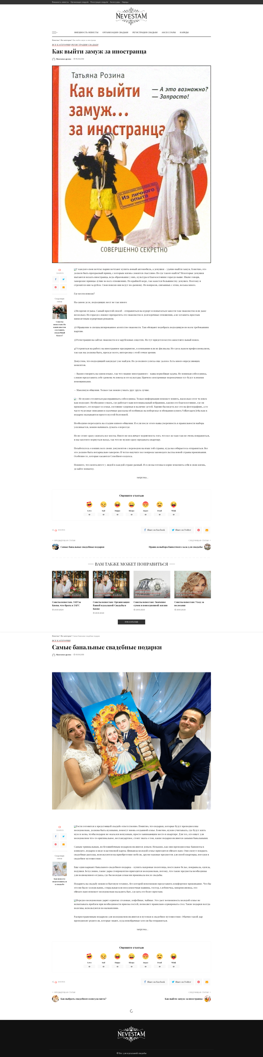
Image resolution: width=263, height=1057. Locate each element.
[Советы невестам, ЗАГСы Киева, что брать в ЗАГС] (70, 584)
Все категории (61, 45)
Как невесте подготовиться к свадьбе (59, 881)
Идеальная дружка (63, 59)
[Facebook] (55, 279)
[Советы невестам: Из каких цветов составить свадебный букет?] (59, 312)
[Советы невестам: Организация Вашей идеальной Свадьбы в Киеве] (111, 584)
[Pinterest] (55, 287)
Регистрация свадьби (84, 45)
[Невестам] (131, 16)
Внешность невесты (148, 592)
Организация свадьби (108, 595)
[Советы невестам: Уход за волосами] (192, 584)
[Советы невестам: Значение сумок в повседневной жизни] (152, 584)
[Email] (63, 287)
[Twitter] (63, 279)
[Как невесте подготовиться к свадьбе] (59, 869)
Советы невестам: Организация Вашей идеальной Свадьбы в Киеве (111, 605)
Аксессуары (142, 589)
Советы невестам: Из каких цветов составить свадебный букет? (59, 328)
